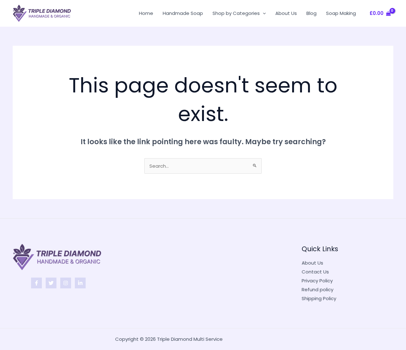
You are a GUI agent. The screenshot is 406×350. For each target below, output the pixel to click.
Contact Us (315, 271)
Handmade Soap (183, 13)
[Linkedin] (80, 283)
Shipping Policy (319, 298)
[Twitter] (51, 283)
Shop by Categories (236, 13)
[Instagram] (65, 283)
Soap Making (341, 13)
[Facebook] (36, 283)
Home (146, 13)
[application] (263, 13)
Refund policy (317, 289)
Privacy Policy (317, 280)
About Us (286, 13)
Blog (311, 13)
